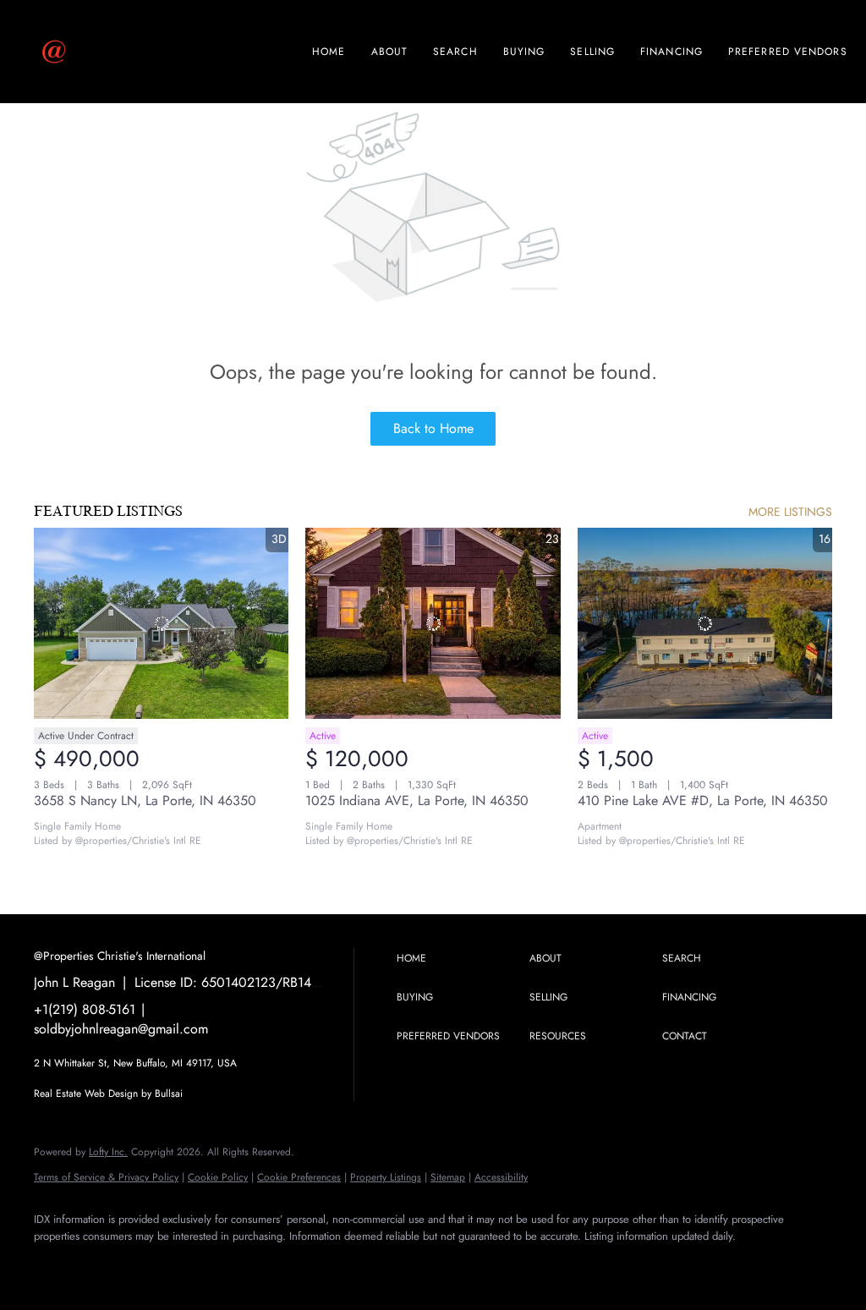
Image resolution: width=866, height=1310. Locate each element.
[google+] (250, 1264)
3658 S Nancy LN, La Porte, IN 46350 (145, 800)
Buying (524, 51)
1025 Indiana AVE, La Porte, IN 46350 (417, 800)
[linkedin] (103, 1264)
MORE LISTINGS (790, 511)
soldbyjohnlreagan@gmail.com (121, 1029)
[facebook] (54, 1264)
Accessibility (501, 1177)
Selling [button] (592, 51)
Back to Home (433, 428)
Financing (671, 51)
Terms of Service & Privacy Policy (106, 1177)
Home (328, 51)
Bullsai (169, 1093)
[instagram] (152, 1264)
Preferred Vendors (787, 51)
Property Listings (385, 1177)
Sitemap (447, 1177)
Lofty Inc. (108, 1151)
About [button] (389, 51)
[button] (459, 959)
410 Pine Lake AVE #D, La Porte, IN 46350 (703, 800)
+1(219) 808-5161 (84, 1009)
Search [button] (455, 51)
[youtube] (201, 1264)
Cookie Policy (218, 1177)
